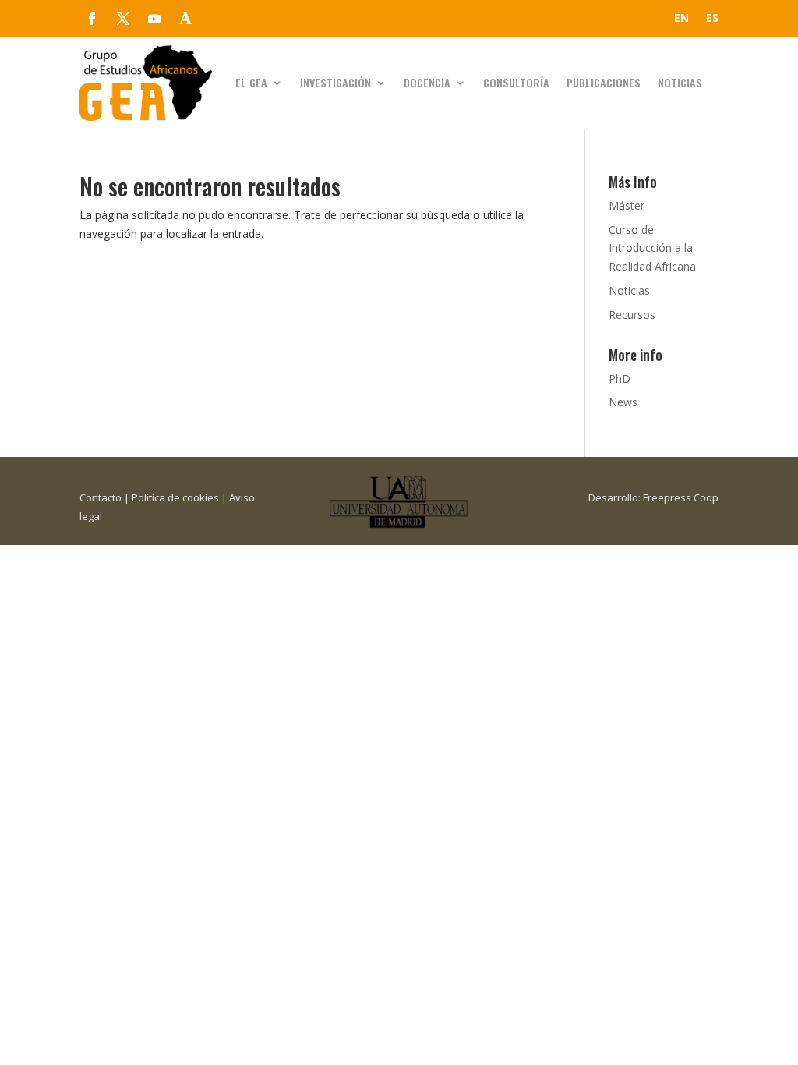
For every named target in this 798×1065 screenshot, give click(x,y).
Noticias (680, 82)
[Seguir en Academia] (185, 18)
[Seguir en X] (123, 18)
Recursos (632, 314)
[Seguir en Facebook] (91, 18)
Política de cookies (175, 497)
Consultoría (516, 82)
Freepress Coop (681, 497)
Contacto (100, 497)
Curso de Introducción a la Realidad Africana (652, 248)
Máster (626, 205)
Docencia (427, 82)
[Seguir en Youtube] (154, 18)
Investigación (335, 82)
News (623, 402)
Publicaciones (604, 82)
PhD (619, 378)
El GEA (251, 82)
